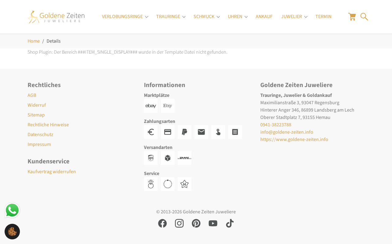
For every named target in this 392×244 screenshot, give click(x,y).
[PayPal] (186, 131)
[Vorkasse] (169, 131)
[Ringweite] (152, 183)
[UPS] (152, 157)
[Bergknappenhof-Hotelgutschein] (186, 183)
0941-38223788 (275, 124)
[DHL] (186, 157)
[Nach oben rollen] (378, 230)
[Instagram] (179, 222)
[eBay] (152, 105)
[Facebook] (162, 222)
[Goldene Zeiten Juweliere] (56, 17)
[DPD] (169, 157)
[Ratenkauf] (236, 131)
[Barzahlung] (152, 131)
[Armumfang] (169, 183)
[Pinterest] (196, 222)
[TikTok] (230, 222)
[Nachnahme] (219, 131)
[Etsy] (169, 105)
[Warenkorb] (352, 16)
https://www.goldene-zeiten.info (294, 139)
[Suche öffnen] (364, 16)
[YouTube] (213, 222)
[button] (12, 231)
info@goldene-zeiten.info (286, 132)
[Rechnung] (202, 131)
